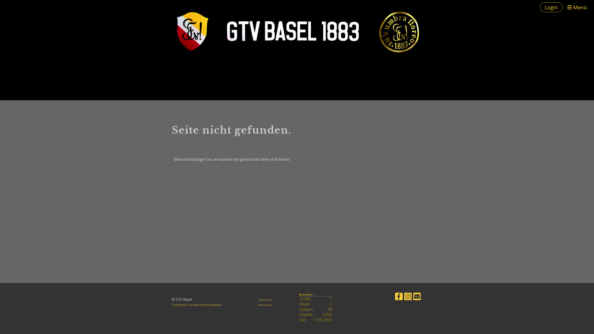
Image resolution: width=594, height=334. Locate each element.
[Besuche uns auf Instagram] (408, 297)
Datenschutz (265, 305)
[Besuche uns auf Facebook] (399, 297)
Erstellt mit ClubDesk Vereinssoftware (197, 305)
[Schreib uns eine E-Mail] (417, 297)
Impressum (264, 300)
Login (551, 7)
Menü (579, 7)
